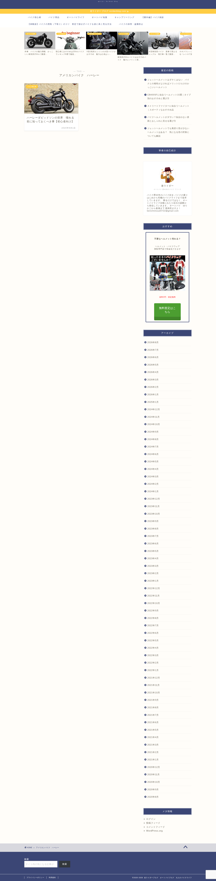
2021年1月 (153, 759)
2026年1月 (153, 394)
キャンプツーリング (124, 17)
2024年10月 (153, 424)
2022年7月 (153, 625)
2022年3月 (153, 655)
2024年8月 (153, 439)
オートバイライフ (75, 17)
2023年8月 (153, 528)
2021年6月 (153, 722)
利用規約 (52, 877)
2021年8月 (153, 707)
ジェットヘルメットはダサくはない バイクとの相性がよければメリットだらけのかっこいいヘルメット (168, 83)
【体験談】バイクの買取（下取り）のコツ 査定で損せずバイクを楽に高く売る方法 (70, 24)
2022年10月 (153, 603)
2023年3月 (153, 566)
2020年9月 (153, 789)
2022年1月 (153, 670)
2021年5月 (153, 730)
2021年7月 (153, 715)
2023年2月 (153, 573)
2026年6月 (153, 357)
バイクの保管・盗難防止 (131, 24)
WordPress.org (154, 830)
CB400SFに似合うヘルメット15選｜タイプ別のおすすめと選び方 (169, 97)
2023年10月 (153, 514)
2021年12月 (153, 677)
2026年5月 (153, 364)
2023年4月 (153, 558)
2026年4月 (153, 372)
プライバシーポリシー (35, 877)
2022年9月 (153, 610)
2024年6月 (153, 454)
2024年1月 (153, 491)
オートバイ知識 (99, 17)
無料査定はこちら (167, 309)
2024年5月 (153, 461)
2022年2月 (153, 662)
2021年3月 (153, 744)
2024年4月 (153, 469)
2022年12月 (153, 588)
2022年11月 (153, 595)
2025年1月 (153, 402)
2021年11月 (153, 685)
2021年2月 (153, 752)
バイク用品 (54, 17)
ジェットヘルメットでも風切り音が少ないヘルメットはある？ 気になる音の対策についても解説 (168, 132)
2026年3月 (153, 379)
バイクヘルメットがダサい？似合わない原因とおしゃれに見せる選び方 (168, 119)
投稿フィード (153, 823)
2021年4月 (153, 737)
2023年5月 (153, 551)
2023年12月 (153, 498)
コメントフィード (155, 827)
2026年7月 (153, 350)
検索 (26, 859)
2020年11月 (153, 774)
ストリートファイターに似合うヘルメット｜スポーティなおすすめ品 (168, 108)
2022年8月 (153, 618)
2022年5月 (153, 640)
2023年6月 (153, 543)
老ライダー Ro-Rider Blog (108, 1)
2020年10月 (153, 782)
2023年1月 (153, 581)
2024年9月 (153, 431)
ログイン (151, 819)
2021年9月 (153, 700)
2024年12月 (153, 409)
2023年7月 (153, 536)
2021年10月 (153, 692)
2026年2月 (153, 387)
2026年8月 (153, 342)
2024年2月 (153, 484)
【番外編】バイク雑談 (153, 17)
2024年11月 (153, 417)
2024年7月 (153, 446)
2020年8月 (153, 797)
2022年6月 (153, 633)
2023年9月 (153, 521)
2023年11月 (153, 506)
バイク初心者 (34, 17)
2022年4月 (153, 648)
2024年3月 (153, 476)
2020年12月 (153, 767)
